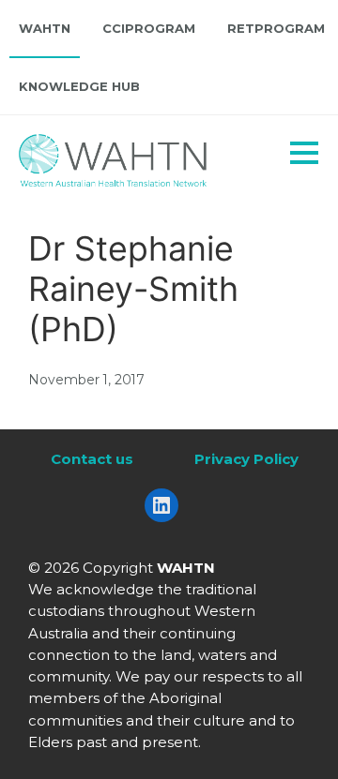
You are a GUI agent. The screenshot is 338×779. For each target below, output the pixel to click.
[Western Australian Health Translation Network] (137, 156)
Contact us (92, 459)
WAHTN (44, 28)
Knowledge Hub (79, 86)
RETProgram (276, 28)
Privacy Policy (246, 459)
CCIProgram (148, 28)
